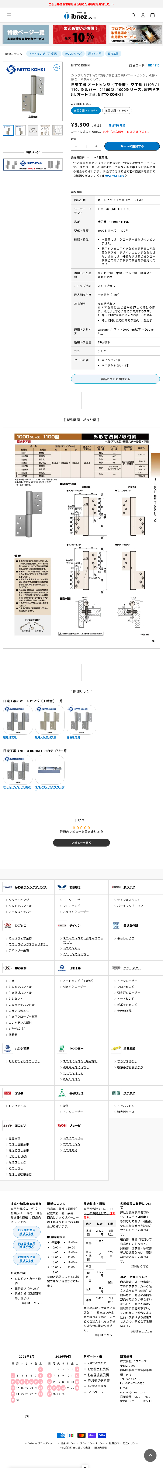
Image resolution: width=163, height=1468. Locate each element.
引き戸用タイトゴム (76, 1067)
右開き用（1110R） (86, 110)
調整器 (13, 1035)
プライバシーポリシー (92, 1443)
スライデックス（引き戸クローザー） (83, 940)
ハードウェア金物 (20, 938)
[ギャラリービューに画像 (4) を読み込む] (45, 130)
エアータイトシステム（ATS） (28, 944)
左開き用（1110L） (117, 110)
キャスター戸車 (19, 1150)
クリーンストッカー (76, 954)
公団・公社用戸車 (20, 1174)
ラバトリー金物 (19, 950)
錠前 (66, 1106)
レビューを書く (81, 843)
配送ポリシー (130, 1443)
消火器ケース (126, 1112)
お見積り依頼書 (99, 1380)
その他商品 (124, 1011)
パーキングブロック (130, 906)
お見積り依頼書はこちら (26, 1258)
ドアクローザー (73, 900)
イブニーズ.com (44, 1443)
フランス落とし (19, 1011)
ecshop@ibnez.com (132, 1392)
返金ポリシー (68, 1443)
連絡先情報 (100, 1447)
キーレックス (126, 938)
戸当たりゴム (71, 1079)
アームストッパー (20, 912)
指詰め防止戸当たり (130, 1067)
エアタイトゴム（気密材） (80, 1061)
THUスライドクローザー (24, 1061)
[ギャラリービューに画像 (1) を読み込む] (8, 130)
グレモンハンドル (20, 906)
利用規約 (114, 1443)
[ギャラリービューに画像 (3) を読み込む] (33, 130)
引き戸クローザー (74, 987)
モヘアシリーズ (73, 1073)
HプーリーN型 (18, 1156)
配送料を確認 (117, 125)
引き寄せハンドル (20, 992)
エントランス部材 (20, 1022)
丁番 (11, 981)
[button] (9, 15)
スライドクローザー (76, 912)
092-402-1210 (114, 175)
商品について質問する (115, 379)
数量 (73, 139)
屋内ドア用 (95, 53)
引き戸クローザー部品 (23, 1016)
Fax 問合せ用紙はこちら (26, 1232)
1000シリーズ (73, 53)
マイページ (96, 1392)
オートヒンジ (126, 998)
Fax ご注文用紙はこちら (26, 1245)
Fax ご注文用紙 (98, 1374)
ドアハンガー (71, 948)
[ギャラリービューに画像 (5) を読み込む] (57, 130)
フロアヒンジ (71, 906)
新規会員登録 (97, 1386)
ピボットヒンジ (127, 1005)
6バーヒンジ (17, 1028)
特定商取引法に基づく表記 (75, 1447)
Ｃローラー (16, 1168)
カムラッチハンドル (22, 1005)
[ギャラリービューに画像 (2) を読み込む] (20, 130)
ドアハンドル (17, 1106)
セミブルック (17, 1162)
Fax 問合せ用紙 (98, 1369)
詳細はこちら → (32, 1303)
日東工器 (113, 53)
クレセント (16, 998)
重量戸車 (14, 1138)
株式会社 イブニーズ (133, 1361)
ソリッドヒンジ (19, 900)
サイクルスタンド (128, 900)
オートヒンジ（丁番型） (44, 53)
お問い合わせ (97, 1363)
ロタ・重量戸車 (19, 1144)
